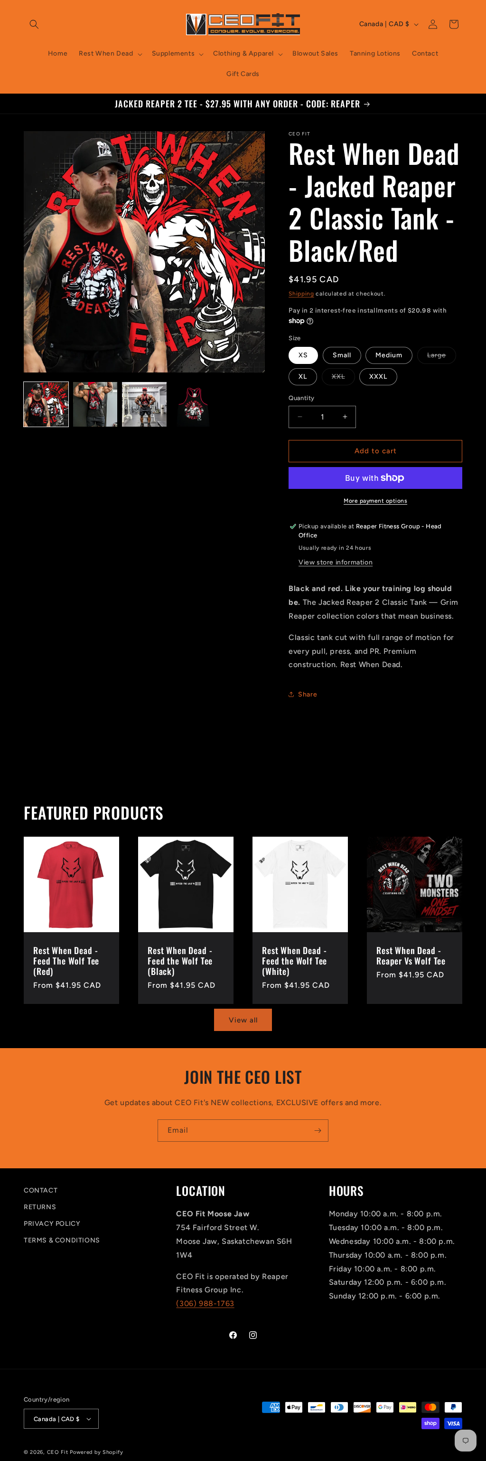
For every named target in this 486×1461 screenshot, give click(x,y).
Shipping (301, 293)
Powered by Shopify (96, 1452)
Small (342, 355)
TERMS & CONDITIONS (62, 1240)
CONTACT (40, 1190)
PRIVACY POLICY (52, 1224)
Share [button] (307, 694)
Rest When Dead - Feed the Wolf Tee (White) (294, 960)
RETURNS (40, 1207)
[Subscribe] (317, 1130)
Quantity (301, 397)
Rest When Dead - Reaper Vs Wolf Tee (411, 955)
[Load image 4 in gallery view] (193, 404)
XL (303, 376)
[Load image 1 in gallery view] (46, 404)
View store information (336, 562)
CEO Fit (57, 1452)
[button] (34, 24)
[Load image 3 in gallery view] (144, 404)
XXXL (378, 376)
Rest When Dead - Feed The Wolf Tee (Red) (66, 960)
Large (441, 357)
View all (243, 1020)
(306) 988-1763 (205, 1303)
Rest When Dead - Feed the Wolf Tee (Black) (180, 960)
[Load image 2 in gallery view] (95, 404)
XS (303, 355)
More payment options (375, 500)
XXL (343, 378)
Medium (388, 355)
